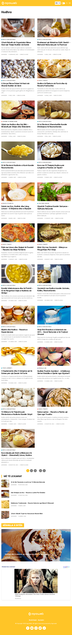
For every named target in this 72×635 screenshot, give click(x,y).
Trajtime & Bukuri (44, 203)
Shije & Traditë (43, 80)
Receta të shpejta (8, 203)
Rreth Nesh (33, 620)
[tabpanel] (36, 545)
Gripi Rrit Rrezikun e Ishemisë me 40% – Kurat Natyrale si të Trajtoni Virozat (52, 332)
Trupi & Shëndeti (7, 368)
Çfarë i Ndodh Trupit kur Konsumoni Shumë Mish (27, 513)
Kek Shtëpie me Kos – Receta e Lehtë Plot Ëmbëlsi (28, 492)
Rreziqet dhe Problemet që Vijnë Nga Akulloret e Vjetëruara (26, 554)
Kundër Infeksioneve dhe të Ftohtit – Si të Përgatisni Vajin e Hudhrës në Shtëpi (17, 290)
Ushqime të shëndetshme (10, 121)
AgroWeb (4, 54)
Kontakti (41, 620)
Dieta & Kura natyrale (9, 39)
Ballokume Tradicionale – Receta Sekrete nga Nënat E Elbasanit (32, 503)
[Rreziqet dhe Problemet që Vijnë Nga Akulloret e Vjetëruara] (36, 545)
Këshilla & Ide (42, 368)
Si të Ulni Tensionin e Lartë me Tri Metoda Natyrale (28, 482)
